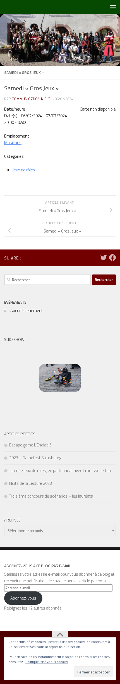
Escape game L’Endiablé (30, 445)
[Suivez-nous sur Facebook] (112, 257)
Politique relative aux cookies (46, 661)
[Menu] (113, 7)
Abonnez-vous (23, 598)
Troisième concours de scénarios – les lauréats (51, 496)
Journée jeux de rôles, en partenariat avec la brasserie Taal (60, 470)
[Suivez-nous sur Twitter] (103, 257)
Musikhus (12, 142)
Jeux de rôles (24, 170)
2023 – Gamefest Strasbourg (35, 458)
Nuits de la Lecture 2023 (30, 483)
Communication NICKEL (32, 99)
